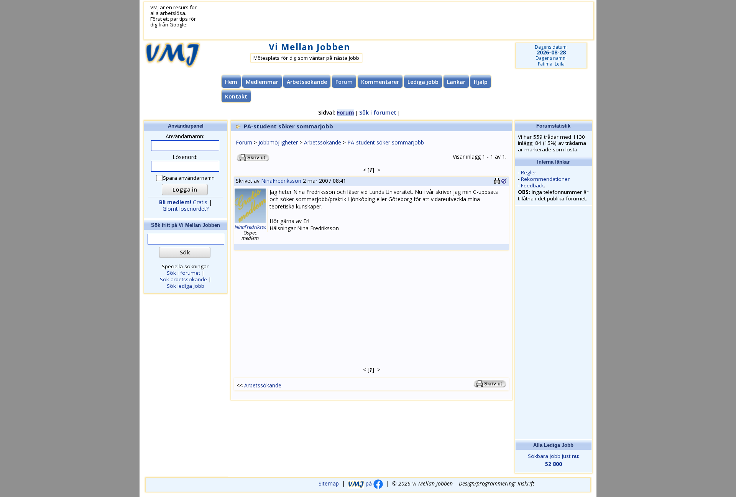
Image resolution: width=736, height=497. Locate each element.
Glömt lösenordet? (186, 208)
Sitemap (329, 483)
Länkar (456, 81)
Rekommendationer (545, 179)
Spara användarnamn (189, 178)
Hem (231, 81)
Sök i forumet (377, 112)
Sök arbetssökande (183, 279)
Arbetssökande (307, 81)
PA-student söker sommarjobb (385, 142)
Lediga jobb (423, 81)
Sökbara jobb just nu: (553, 460)
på (368, 483)
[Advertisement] (386, 21)
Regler (528, 172)
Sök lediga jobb (185, 285)
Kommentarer (380, 81)
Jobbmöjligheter (278, 142)
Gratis (183, 202)
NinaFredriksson (281, 180)
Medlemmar (262, 81)
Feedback (532, 185)
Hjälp (481, 81)
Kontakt (236, 96)
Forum (244, 142)
